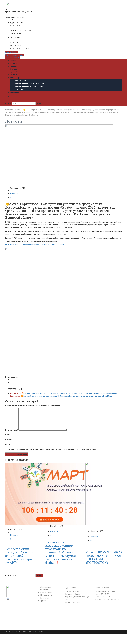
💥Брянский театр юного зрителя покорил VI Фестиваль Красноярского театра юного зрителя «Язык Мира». (61, 396)
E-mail (8, 439)
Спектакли (14, 69)
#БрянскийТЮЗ (44, 244)
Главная (13, 60)
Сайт (7, 444)
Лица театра (15, 77)
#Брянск (60, 244)
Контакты (14, 75)
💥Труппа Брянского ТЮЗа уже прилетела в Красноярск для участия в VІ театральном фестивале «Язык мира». (63, 393)
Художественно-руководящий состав (29, 86)
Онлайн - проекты (12, 57)
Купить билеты (11, 52)
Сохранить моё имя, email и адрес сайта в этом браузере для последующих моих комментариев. (51, 449)
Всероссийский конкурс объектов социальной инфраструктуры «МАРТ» (19, 556)
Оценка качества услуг (14, 55)
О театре (13, 63)
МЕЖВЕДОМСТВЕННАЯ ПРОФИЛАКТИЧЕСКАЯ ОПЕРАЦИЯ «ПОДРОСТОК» (104, 557)
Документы (14, 92)
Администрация (21, 80)
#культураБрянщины (13, 244)
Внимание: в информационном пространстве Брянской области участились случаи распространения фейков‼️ (60, 552)
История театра (47, 595)
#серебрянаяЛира (30, 244)
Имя (7, 434)
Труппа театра (20, 89)
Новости (13, 66)
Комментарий (11, 430)
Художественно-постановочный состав (29, 83)
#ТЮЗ (54, 244)
